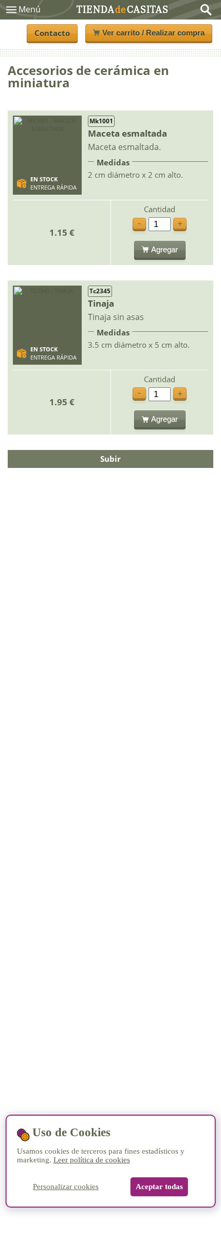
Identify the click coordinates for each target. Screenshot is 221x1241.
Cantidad (159, 209)
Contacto (52, 33)
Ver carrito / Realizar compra (153, 32)
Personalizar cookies (66, 1186)
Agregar (164, 249)
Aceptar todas (159, 1186)
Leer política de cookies (91, 1160)
